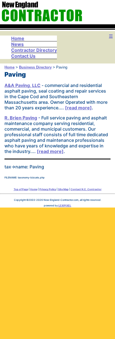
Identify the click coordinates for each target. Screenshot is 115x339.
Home (17, 38)
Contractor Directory (34, 50)
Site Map (63, 189)
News (17, 44)
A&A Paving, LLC (22, 85)
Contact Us (23, 56)
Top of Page (21, 189)
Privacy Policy (47, 189)
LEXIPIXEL (64, 205)
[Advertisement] (57, 271)
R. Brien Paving (20, 118)
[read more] (78, 107)
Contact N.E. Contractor (86, 189)
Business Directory (35, 67)
